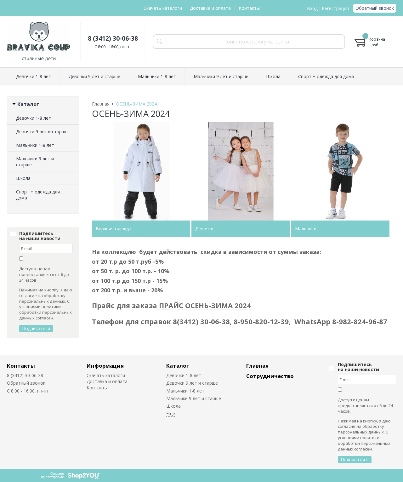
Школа (23, 178)
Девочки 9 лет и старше (42, 132)
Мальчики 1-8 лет (35, 145)
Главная (257, 365)
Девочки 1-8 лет (33, 118)
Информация (105, 365)
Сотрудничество (270, 376)
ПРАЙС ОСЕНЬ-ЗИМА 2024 (205, 305)
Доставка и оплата (210, 8)
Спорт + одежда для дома (38, 195)
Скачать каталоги (163, 8)
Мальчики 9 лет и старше (35, 162)
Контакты (249, 8)
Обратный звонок (374, 8)
